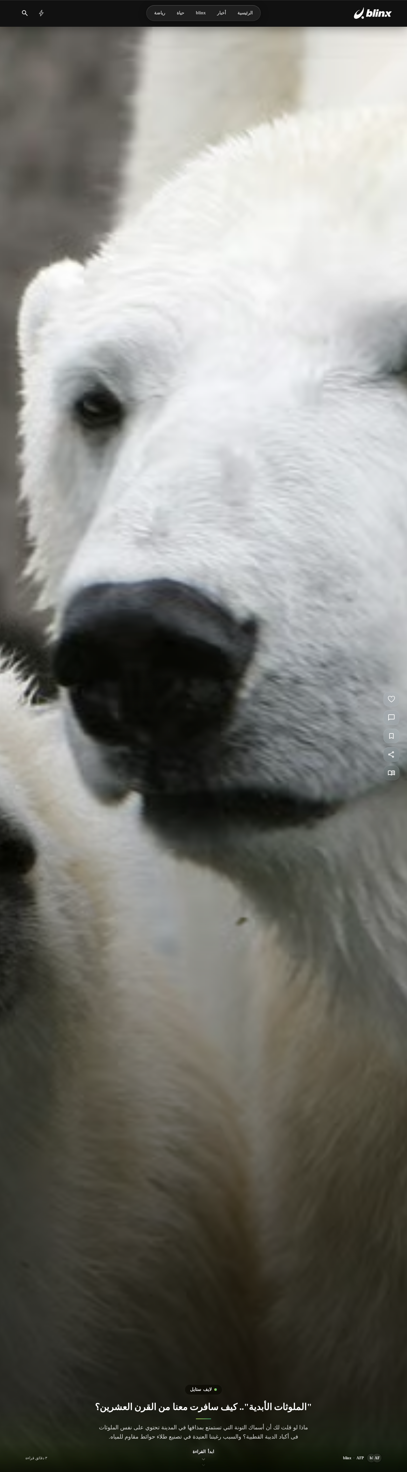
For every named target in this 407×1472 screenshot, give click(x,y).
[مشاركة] (391, 754)
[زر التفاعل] (391, 699)
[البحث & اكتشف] (25, 13)
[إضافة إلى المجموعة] (391, 736)
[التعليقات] (391, 718)
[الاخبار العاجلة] (41, 13)
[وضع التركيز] (391, 773)
